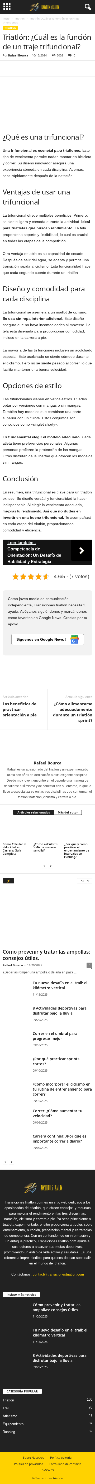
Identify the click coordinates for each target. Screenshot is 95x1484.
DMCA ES (47, 1470)
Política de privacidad (28, 1464)
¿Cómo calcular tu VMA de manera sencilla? (46, 847)
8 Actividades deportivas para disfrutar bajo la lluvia (60, 1011)
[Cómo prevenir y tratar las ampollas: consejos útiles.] (47, 917)
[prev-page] (44, 865)
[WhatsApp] (44, 68)
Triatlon (20, 18)
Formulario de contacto (65, 1464)
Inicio (6, 18)
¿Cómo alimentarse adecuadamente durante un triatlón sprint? (72, 712)
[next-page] (50, 865)
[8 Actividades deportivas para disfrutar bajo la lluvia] (16, 1015)
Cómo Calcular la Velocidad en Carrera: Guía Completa (14, 848)
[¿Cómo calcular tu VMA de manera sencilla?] (48, 830)
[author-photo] (47, 745)
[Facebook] (8, 68)
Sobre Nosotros (33, 1457)
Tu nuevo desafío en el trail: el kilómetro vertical (60, 985)
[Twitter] (20, 68)
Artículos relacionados (33, 812)
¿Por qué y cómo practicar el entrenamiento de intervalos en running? (76, 850)
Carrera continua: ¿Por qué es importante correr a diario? (59, 1139)
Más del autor (68, 812)
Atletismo (10, 1416)
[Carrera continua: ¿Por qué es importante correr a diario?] (16, 1143)
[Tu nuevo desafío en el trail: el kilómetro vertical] (16, 990)
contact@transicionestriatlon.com (58, 1274)
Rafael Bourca (18, 55)
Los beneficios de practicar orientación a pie (20, 709)
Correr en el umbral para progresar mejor (55, 1036)
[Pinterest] (32, 68)
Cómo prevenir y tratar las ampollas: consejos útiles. (46, 955)
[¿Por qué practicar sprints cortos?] (16, 1069)
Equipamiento (13, 1424)
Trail (6, 1408)
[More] (56, 68)
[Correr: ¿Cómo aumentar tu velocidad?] (16, 1118)
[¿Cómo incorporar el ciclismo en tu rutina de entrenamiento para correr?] (16, 1095)
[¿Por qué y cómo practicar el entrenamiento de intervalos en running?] (78, 830)
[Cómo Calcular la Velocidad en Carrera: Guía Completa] (17, 830)
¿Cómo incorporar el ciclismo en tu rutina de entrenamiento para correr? (62, 1089)
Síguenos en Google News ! (42, 639)
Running (9, 1432)
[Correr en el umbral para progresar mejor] (16, 1041)
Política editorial (61, 1457)
